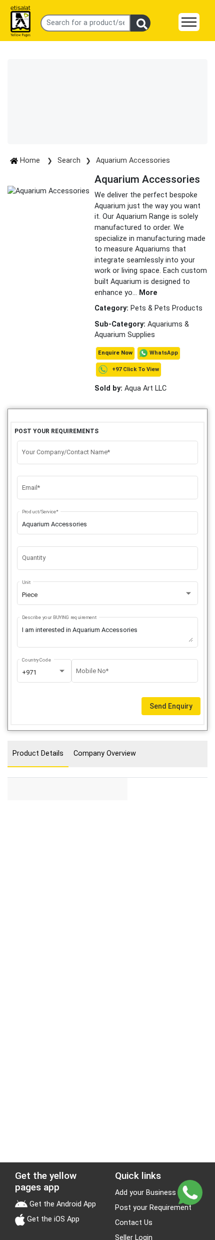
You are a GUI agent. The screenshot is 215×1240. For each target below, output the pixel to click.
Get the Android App (62, 1204)
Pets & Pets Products (166, 308)
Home (30, 160)
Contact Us (133, 1222)
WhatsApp (164, 353)
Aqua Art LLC (130, 388)
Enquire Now (115, 353)
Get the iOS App (52, 1219)
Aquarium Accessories (133, 160)
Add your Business (145, 1192)
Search (69, 160)
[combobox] (108, 594)
